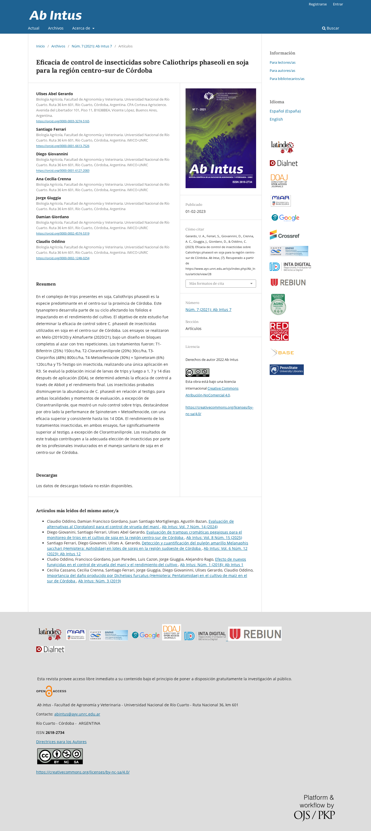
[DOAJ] (171, 639)
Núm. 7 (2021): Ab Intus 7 (92, 46)
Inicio (40, 46)
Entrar (338, 4)
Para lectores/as (282, 62)
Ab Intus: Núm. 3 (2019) (99, 580)
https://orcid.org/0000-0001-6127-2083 (62, 171)
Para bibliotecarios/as (287, 78)
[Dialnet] (284, 165)
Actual (33, 28)
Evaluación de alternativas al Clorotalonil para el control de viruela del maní (140, 524)
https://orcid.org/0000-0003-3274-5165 (62, 121)
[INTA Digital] (290, 269)
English (276, 119)
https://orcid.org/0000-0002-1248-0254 (62, 258)
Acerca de (81, 28)
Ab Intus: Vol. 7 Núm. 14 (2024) (190, 526)
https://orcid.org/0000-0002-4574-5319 (62, 233)
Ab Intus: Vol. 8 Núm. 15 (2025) (214, 537)
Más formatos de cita (206, 283)
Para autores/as (282, 70)
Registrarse (318, 4)
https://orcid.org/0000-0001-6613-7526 (62, 146)
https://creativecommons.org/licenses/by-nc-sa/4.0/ (83, 772)
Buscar (332, 28)
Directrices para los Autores (61, 741)
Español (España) (285, 111)
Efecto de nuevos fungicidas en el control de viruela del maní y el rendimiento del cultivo (146, 562)
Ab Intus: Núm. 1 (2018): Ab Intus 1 (211, 564)
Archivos (56, 28)
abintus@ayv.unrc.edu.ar (77, 714)
